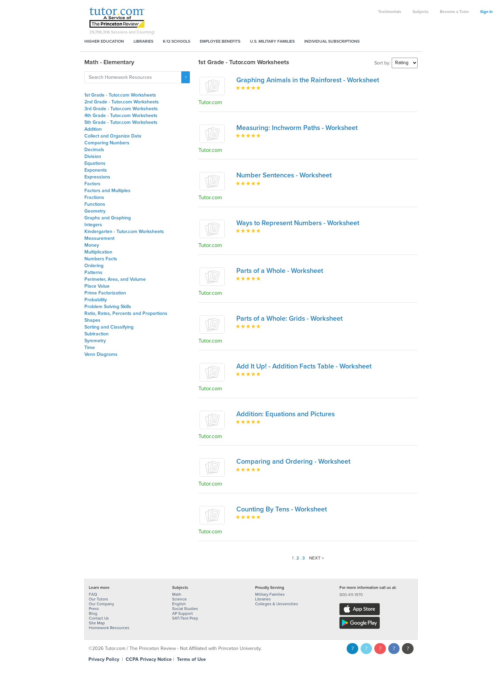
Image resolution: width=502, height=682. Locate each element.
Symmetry (95, 341)
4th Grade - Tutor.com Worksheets (120, 115)
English (179, 603)
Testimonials (389, 11)
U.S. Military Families (272, 41)
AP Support (182, 613)
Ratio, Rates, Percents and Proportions (125, 313)
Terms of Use (191, 659)
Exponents (95, 170)
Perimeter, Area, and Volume (115, 279)
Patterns (93, 272)
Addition (93, 129)
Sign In (486, 11)
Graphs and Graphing (107, 218)
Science (179, 599)
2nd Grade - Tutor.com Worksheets (121, 102)
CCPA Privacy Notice (149, 659)
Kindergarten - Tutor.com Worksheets (124, 231)
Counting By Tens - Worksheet (281, 509)
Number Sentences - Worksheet (284, 175)
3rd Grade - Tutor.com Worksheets (121, 109)
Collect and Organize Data (112, 136)
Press (94, 608)
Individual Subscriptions (332, 41)
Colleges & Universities (276, 603)
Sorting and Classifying (109, 327)
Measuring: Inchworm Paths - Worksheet (297, 128)
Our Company (101, 603)
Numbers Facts (100, 259)
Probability (95, 300)
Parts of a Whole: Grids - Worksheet (289, 319)
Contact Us (99, 618)
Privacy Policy (103, 659)
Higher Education (104, 41)
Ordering (93, 266)
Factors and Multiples (107, 190)
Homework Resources (109, 627)
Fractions (94, 197)
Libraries (143, 41)
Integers (93, 225)
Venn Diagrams (100, 354)
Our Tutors (98, 599)
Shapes (92, 320)
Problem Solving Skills (107, 306)
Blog (93, 613)
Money (91, 245)
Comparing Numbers (106, 143)
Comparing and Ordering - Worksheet (293, 462)
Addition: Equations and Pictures (285, 414)
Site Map (97, 623)
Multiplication (98, 252)
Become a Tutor (454, 11)
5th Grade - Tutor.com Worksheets (120, 122)
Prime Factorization (105, 293)
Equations (95, 163)
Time (89, 347)
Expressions (97, 177)
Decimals (94, 150)
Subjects (421, 11)
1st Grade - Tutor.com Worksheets (120, 95)
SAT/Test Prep (185, 618)
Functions (94, 204)
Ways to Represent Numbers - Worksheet (297, 223)
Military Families (270, 594)
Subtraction (96, 334)
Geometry (95, 211)
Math (176, 594)
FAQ (93, 594)
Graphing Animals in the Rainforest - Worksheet (307, 80)
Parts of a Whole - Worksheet (279, 271)
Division (92, 156)
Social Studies (185, 608)
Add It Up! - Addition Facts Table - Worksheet (304, 366)
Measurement (99, 238)
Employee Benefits (220, 41)
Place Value (97, 286)
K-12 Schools (176, 41)
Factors (92, 184)
